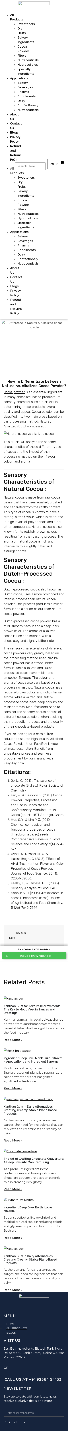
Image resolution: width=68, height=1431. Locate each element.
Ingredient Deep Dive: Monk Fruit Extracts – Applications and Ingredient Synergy (33, 1059)
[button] (9, 164)
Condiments (26, 96)
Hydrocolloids (27, 64)
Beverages (25, 87)
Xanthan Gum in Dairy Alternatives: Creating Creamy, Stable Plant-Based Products (30, 1110)
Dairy (21, 101)
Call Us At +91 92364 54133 (33, 1379)
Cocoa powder (14, 392)
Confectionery (27, 105)
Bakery (22, 83)
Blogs (14, 132)
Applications (19, 78)
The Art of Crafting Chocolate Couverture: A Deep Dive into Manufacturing (34, 1160)
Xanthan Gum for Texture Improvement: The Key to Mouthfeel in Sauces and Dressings (32, 1009)
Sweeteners (26, 24)
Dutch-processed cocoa (21, 589)
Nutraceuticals (28, 60)
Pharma (23, 92)
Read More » (13, 1040)
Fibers (21, 55)
